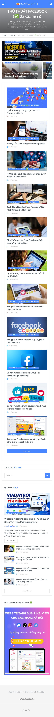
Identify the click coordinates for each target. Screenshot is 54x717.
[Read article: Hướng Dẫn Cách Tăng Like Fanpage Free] (27, 131)
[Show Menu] (3, 4)
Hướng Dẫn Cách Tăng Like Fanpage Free (26, 143)
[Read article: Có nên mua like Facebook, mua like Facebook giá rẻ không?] (27, 360)
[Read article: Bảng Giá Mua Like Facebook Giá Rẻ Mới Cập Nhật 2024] (27, 294)
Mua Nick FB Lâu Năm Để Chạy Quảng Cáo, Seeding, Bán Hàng (21, 74)
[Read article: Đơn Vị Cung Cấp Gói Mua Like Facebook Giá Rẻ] (27, 695)
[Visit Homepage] (27, 4)
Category (11, 35)
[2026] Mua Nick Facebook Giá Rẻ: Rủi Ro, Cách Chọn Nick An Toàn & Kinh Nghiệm (22, 54)
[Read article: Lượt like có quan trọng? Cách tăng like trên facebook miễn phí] (27, 463)
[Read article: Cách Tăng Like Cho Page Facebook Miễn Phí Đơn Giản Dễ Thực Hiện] (27, 194)
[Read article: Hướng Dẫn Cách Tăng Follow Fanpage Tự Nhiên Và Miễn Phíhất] (27, 161)
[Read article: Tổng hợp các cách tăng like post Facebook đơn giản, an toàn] (27, 629)
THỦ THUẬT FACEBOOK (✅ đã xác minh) (31, 35)
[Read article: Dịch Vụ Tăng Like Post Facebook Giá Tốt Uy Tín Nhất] (27, 260)
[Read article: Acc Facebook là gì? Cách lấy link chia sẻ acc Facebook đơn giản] (27, 662)
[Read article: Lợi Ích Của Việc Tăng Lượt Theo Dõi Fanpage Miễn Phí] (27, 97)
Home (4, 35)
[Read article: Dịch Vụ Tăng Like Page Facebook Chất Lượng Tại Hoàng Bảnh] (27, 227)
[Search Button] (51, 4)
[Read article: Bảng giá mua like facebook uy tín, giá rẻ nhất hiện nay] (27, 327)
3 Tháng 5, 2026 (13, 116)
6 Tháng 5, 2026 (13, 346)
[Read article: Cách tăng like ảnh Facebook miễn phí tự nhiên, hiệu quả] (27, 496)
